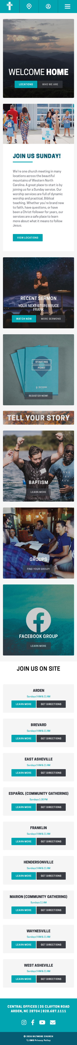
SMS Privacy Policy (40, 1040)
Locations (26, 84)
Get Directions (51, 704)
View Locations (27, 238)
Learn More (24, 704)
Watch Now (24, 319)
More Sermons (51, 319)
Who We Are (50, 84)
